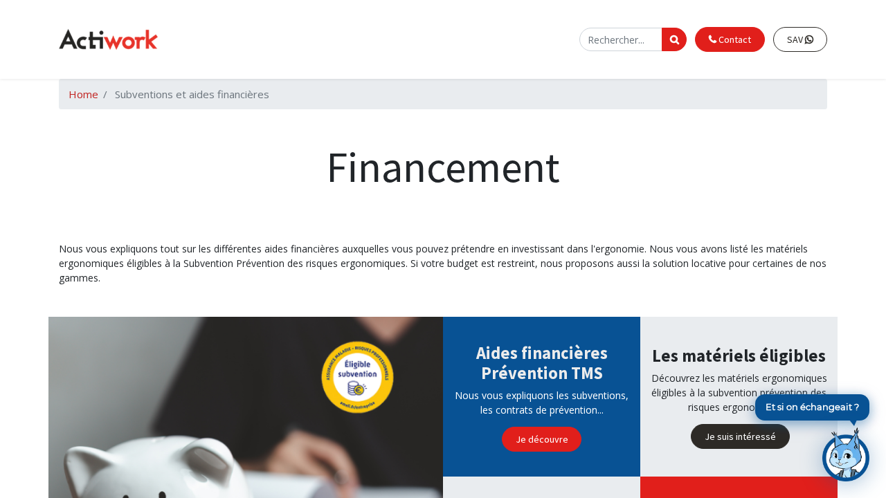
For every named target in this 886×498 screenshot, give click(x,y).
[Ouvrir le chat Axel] (845, 454)
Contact (733, 39)
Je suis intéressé (740, 436)
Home (83, 94)
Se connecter (542, 39)
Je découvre (542, 439)
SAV (796, 39)
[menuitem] (307, 40)
